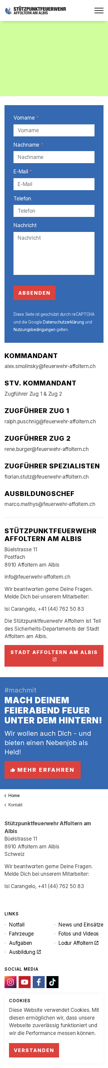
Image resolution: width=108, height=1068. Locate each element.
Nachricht (25, 225)
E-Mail (23, 172)
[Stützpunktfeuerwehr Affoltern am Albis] (35, 11)
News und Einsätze (81, 925)
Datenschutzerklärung (63, 322)
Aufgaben (20, 943)
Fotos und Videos (78, 934)
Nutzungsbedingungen (34, 329)
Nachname (29, 145)
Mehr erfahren (46, 770)
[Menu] (99, 10)
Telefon (22, 199)
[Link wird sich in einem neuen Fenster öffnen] (10, 982)
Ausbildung (22, 952)
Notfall (16, 925)
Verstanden (34, 1050)
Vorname (26, 118)
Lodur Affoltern (75, 943)
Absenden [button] (34, 293)
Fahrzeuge (21, 934)
